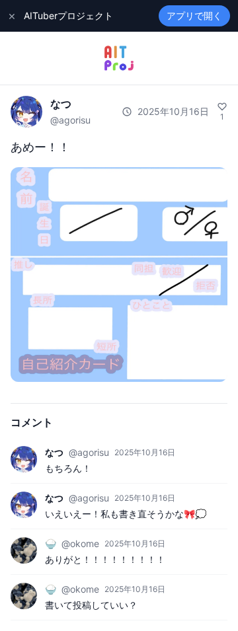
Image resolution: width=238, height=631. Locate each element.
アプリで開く (194, 15)
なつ (60, 103)
